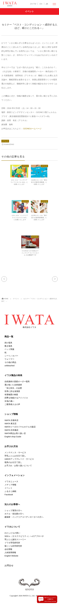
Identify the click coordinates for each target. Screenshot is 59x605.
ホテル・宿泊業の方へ (14, 514)
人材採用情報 (10, 552)
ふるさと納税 (10, 491)
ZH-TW (33, 4)
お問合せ (9, 565)
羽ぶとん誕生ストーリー (15, 539)
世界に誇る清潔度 (12, 391)
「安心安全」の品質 (13, 388)
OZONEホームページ (32, 128)
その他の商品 (10, 362)
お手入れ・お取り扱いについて (18, 465)
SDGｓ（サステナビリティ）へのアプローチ (24, 536)
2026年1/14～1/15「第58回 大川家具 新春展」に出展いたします (39, 182)
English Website (11, 556)
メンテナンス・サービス (15, 452)
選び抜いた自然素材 (13, 385)
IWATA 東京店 (10, 423)
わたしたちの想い (12, 533)
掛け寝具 (8, 343)
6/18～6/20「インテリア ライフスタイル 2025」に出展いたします (20, 218)
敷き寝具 (8, 346)
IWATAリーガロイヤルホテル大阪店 (20, 427)
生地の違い (9, 401)
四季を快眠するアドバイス (16, 398)
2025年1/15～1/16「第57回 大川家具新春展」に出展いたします (39, 218)
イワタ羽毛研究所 (12, 543)
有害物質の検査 (11, 394)
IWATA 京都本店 (11, 420)
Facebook (9, 494)
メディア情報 (10, 485)
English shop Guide (13, 436)
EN (41, 4)
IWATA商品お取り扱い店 (15, 433)
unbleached (9, 365)
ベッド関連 (9, 349)
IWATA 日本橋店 (11, 430)
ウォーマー (9, 359)
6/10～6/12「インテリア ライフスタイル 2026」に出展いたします (19, 182)
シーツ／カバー (11, 356)
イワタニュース (11, 481)
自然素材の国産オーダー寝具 (17, 381)
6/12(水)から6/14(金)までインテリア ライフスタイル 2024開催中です (30, 253)
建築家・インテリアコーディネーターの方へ (24, 517)
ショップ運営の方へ (13, 510)
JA (47, 4)
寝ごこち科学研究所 (13, 546)
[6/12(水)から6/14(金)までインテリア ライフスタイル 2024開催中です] (30, 248)
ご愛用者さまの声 (12, 404)
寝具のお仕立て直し (13, 462)
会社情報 (8, 549)
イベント (5, 141)
